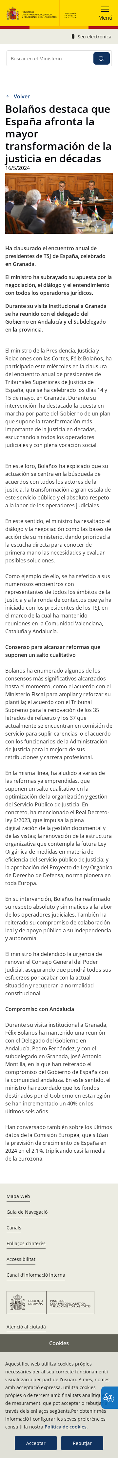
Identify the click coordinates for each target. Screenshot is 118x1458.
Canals (14, 1228)
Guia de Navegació (27, 1212)
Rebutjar (82, 1443)
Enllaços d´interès (26, 1243)
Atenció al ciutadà (26, 1327)
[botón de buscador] (101, 58)
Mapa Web (18, 1196)
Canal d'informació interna (36, 1275)
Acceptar (36, 1443)
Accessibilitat (21, 1259)
